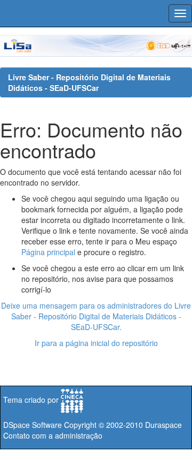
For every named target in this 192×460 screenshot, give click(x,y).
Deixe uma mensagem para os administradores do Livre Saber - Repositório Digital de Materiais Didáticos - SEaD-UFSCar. (96, 316)
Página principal (48, 252)
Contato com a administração (52, 435)
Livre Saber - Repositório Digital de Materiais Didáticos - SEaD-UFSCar (89, 82)
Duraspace (163, 424)
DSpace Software (32, 424)
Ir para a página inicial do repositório (96, 343)
